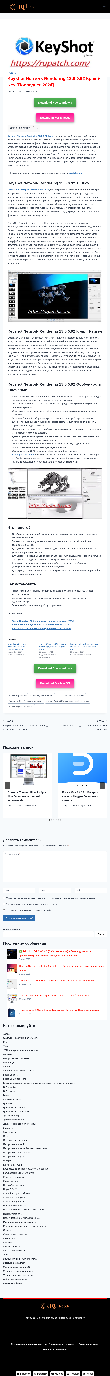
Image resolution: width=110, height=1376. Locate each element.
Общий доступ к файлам (16, 1193)
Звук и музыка (10, 1132)
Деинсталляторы (12, 1115)
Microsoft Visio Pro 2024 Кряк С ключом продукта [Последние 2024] (52, 646)
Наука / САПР (10, 1189)
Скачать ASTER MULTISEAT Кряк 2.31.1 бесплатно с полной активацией (57, 980)
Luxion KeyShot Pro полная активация (26, 701)
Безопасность (10, 1075)
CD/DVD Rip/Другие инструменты (20, 1038)
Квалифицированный (23, 454)
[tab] (49, 820)
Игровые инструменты (15, 1140)
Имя (7, 890)
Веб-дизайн (9, 1087)
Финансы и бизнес (13, 1283)
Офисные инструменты (15, 1197)
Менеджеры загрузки (14, 1177)
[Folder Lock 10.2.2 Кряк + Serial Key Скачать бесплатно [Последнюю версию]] (12, 1013)
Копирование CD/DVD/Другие (18, 1173)
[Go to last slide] (7, 785)
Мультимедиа (10, 1181)
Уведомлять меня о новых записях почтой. (28, 910)
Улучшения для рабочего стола (19, 1259)
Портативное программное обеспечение (24, 1209)
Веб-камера (9, 1091)
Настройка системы (13, 1185)
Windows (7, 1054)
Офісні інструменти (13, 1201)
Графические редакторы (16, 1111)
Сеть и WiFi (9, 1238)
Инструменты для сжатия (16, 1152)
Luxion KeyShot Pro (18, 696)
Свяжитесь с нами (89, 1344)
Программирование (13, 1214)
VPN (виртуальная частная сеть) (20, 1050)
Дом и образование (13, 1119)
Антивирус (8, 1062)
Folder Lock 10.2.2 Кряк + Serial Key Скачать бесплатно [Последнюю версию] (59, 1010)
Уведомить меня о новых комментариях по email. (32, 904)
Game (6, 1042)
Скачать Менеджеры (14, 1250)
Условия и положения (55, 1349)
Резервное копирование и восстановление (25, 1226)
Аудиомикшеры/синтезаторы (18, 1070)
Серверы (7, 1230)
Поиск (101, 934)
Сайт (78, 890)
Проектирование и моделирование (21, 1218)
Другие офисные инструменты (19, 1124)
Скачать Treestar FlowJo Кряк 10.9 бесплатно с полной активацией (27, 796)
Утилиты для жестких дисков (18, 1275)
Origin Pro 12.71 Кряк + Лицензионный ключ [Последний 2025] (18, 646)
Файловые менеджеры (15, 1279)
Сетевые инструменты (15, 1234)
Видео (6, 1095)
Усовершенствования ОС (16, 1267)
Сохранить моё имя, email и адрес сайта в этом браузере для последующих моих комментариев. (51, 898)
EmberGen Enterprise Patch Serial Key (28, 189)
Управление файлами (14, 1263)
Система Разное (11, 1246)
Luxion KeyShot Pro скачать (21, 707)
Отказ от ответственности (62, 1344)
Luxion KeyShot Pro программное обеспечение (67, 701)
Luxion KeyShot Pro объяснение (70, 696)
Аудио (6, 1066)
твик (5, 1254)
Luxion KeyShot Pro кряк (41, 696)
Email (43, 890)
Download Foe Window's (55, 102)
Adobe (6, 1034)
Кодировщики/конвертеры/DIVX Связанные (25, 1169)
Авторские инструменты (16, 1058)
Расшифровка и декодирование (19, 1222)
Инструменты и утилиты (16, 1156)
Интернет (8, 1160)
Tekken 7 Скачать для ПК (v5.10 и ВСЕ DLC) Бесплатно (84, 725)
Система (7, 1242)
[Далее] (102, 785)
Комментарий (12, 854)
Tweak (6, 1046)
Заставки (8, 1128)
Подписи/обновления (14, 1205)
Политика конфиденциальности (29, 1344)
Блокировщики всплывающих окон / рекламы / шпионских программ (39, 1083)
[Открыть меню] (104, 6)
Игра (5, 1136)
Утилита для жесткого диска (18, 1271)
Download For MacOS (55, 117)
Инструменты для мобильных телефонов (25, 1148)
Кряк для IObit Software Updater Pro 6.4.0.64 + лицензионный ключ (84, 646)
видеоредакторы (12, 1099)
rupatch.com (15, 91)
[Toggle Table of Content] (34, 128)
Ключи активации (12, 1165)
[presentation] (27, 769)
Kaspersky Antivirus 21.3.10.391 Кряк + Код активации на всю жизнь (25, 725)
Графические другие (14, 1107)
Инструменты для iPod (15, 1144)
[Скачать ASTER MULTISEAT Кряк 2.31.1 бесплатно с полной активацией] (12, 984)
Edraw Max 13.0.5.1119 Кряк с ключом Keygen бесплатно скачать (81, 796)
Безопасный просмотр (15, 1079)
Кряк (30, 136)
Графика (12, 73)
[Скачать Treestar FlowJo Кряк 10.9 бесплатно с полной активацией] (12, 999)
